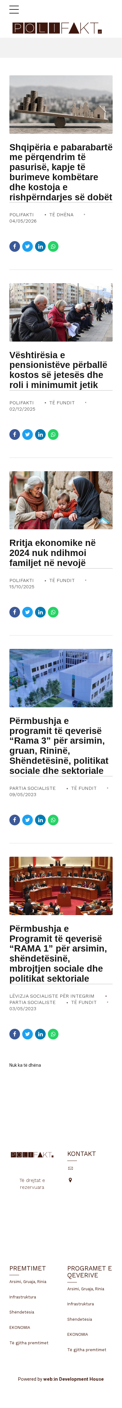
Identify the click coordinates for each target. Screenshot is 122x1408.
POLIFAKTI (21, 215)
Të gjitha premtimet (28, 1343)
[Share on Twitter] (27, 246)
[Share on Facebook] (14, 246)
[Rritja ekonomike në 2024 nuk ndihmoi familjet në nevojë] (61, 500)
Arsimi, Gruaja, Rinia (27, 1281)
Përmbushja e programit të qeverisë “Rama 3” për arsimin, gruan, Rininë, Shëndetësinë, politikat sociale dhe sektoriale (59, 746)
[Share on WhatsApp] (53, 246)
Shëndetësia (21, 1312)
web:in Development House (73, 1379)
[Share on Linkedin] (40, 246)
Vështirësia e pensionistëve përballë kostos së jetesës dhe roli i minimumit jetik (58, 370)
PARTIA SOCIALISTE (32, 788)
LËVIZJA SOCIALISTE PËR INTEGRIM (51, 996)
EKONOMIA (19, 1327)
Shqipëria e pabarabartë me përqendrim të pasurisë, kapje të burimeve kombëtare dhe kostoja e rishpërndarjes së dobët (61, 172)
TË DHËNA (61, 215)
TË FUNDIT (62, 403)
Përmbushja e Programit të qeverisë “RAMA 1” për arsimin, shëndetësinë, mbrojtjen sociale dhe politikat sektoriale (58, 954)
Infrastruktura (22, 1297)
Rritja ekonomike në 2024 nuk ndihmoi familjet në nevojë (52, 553)
